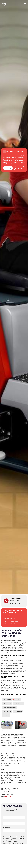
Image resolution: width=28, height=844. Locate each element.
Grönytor (13, 616)
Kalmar (22, 838)
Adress (4, 820)
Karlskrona (7, 840)
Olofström (21, 843)
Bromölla (13, 837)
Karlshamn (15, 840)
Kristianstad (7, 841)
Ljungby (15, 841)
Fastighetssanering (9, 623)
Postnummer (6, 827)
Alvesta (6, 837)
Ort (3, 834)
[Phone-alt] (6, 600)
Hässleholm (14, 838)
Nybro (14, 843)
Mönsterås (7, 843)
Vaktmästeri (6, 616)
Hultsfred (6, 838)
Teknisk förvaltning (9, 618)
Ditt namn (5, 814)
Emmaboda (21, 837)
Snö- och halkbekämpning (11, 621)
